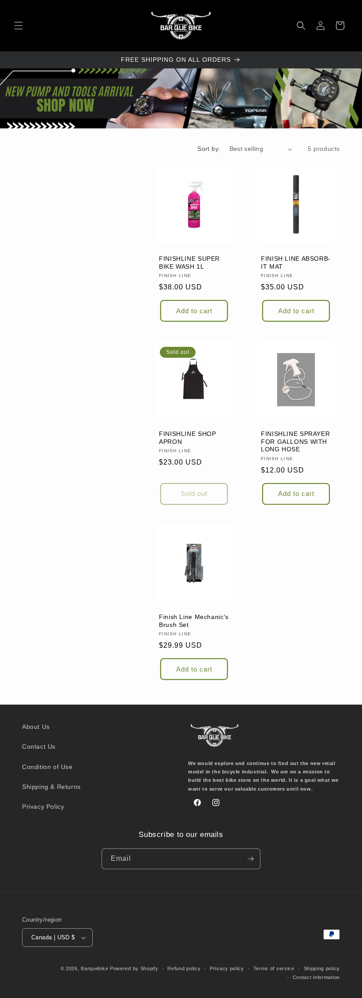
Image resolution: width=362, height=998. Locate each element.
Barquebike (94, 968)
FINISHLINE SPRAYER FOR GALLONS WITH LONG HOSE (295, 442)
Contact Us (39, 746)
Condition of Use (47, 766)
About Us (36, 726)
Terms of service (273, 968)
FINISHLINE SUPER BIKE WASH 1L (189, 262)
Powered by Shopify (134, 968)
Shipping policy (322, 968)
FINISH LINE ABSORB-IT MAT (296, 262)
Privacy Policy (43, 806)
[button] (18, 25)
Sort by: (208, 148)
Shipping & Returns (51, 786)
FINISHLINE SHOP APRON (187, 438)
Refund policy (183, 968)
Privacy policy (227, 968)
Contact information (316, 977)
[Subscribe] (250, 858)
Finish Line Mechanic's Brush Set (194, 621)
